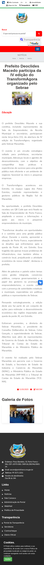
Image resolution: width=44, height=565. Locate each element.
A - (26, 2)
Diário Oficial (10, 535)
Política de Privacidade (14, 510)
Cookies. (9, 542)
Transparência (31, 39)
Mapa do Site (12, 5)
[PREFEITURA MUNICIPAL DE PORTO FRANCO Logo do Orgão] (22, 16)
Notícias (7, 494)
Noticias (21, 58)
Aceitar (8, 559)
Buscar (4, 30)
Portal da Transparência (14, 523)
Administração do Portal (14, 502)
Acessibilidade (36, 2)
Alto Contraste (13, 2)
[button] (3, 2)
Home (14, 58)
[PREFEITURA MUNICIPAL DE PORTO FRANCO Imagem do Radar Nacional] (34, 43)
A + (22, 2)
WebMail (8, 506)
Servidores (8, 527)
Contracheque (10, 531)
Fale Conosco (10, 498)
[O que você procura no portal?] (39, 33)
